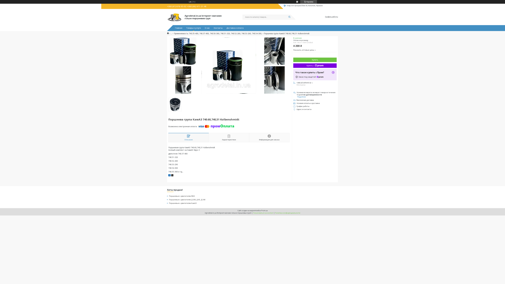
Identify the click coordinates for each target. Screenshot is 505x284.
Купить (315, 60)
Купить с (310, 65)
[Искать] (289, 17)
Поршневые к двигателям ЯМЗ (182, 196)
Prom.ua (264, 210)
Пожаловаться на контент (263, 213)
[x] (172, 175)
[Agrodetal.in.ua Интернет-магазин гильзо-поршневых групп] (174, 16)
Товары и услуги (193, 28)
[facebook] (169, 175)
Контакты (218, 28)
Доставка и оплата (235, 28)
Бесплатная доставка (305, 100)
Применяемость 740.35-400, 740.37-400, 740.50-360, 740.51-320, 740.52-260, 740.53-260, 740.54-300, (218, 33)
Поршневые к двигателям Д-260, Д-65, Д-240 (187, 199)
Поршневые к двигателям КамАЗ (183, 203)
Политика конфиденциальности (287, 213)
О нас (207, 28)
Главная (178, 28)
